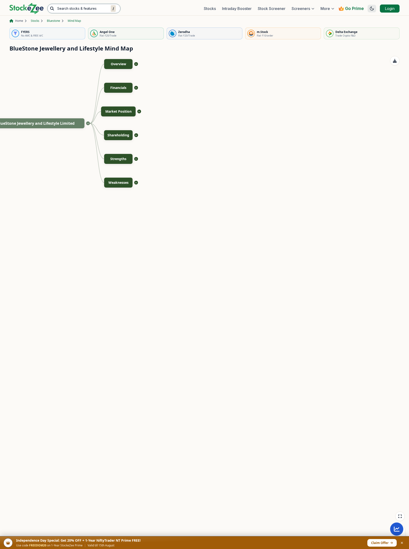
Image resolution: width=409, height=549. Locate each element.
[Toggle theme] (372, 8)
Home (19, 21)
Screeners (301, 8)
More (325, 8)
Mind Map (74, 21)
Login (390, 8)
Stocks (210, 8)
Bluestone (53, 21)
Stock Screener (271, 8)
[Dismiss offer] (402, 543)
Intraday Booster (237, 8)
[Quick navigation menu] (396, 529)
